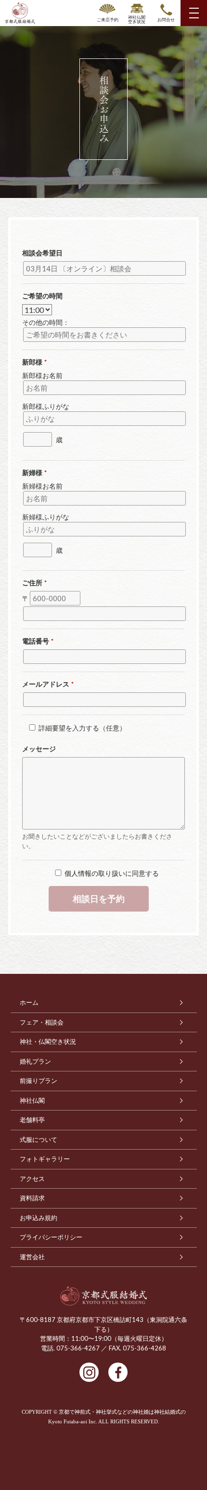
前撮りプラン (38, 1080)
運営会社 (32, 1257)
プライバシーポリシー (51, 1237)
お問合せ (166, 19)
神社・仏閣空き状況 (48, 1041)
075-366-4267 (78, 1348)
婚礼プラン (35, 1061)
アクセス (32, 1178)
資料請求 (32, 1198)
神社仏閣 (32, 1100)
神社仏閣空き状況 (136, 19)
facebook (118, 1372)
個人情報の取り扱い (95, 873)
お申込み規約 (38, 1218)
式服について (38, 1139)
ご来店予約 (107, 19)
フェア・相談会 (42, 1022)
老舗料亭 (32, 1120)
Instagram (89, 1372)
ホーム (29, 1002)
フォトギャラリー (45, 1159)
